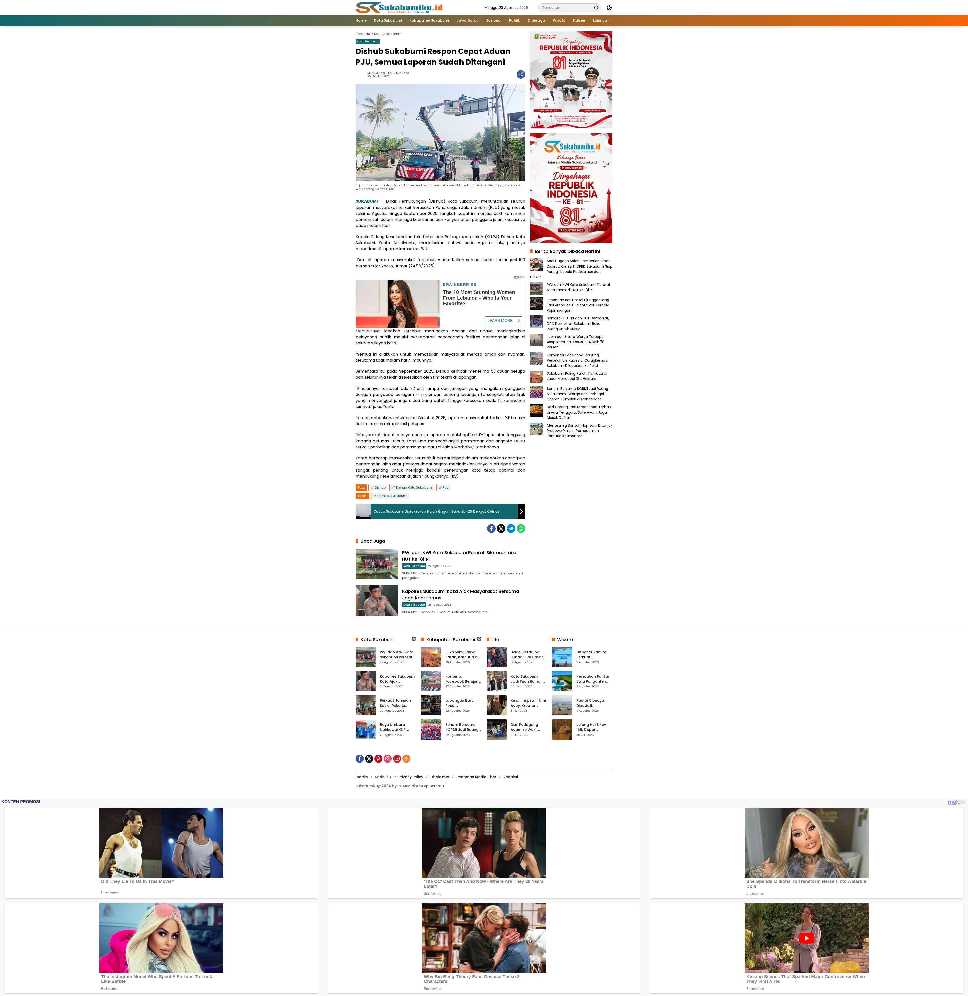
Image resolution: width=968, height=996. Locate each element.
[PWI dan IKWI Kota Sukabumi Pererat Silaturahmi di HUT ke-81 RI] (377, 564)
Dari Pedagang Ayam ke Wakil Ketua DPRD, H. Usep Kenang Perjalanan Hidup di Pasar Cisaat (528, 727)
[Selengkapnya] (414, 639)
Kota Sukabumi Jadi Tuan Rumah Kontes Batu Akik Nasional (527, 679)
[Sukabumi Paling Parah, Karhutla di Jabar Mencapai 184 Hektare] (431, 657)
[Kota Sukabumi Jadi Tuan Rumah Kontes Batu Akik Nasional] (497, 681)
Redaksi (510, 776)
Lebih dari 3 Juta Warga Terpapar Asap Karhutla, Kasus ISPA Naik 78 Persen (576, 341)
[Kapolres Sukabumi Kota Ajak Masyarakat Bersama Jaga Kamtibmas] (377, 600)
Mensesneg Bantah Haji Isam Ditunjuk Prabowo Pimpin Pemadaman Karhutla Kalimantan (579, 430)
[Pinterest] (378, 759)
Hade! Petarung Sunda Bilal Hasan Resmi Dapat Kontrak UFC (527, 655)
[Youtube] (397, 759)
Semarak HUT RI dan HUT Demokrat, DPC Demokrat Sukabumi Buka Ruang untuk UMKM (578, 323)
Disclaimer (439, 776)
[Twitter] (501, 528)
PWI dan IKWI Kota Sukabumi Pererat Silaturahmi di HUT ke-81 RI (578, 287)
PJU (446, 487)
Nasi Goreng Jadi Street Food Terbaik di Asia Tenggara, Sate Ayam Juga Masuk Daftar (579, 412)
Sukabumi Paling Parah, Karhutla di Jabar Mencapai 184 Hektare (577, 376)
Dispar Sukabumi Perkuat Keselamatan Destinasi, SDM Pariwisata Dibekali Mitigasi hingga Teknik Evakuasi (593, 655)
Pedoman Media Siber (476, 776)
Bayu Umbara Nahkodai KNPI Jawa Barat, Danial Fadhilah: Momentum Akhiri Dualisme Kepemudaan (397, 727)
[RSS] (406, 759)
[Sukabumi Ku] (400, 7)
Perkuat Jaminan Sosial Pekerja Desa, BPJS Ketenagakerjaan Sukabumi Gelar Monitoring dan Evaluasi (396, 703)
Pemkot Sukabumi (392, 495)
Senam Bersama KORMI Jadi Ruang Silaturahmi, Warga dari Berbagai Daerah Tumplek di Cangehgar (577, 393)
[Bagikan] (521, 74)
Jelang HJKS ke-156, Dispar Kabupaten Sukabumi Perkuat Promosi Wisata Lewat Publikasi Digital (592, 727)
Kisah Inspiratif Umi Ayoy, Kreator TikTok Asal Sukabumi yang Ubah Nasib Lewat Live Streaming (528, 703)
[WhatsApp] (521, 528)
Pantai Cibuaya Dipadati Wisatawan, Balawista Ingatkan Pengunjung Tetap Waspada (594, 703)
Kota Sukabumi (367, 41)
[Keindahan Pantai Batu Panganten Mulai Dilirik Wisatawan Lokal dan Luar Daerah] (562, 681)
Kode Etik (383, 776)
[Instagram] (388, 759)
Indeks (362, 776)
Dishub (380, 487)
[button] (596, 7)
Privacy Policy (411, 776)
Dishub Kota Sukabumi (414, 487)
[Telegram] (511, 528)
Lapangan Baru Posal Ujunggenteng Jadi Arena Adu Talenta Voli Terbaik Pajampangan (578, 305)
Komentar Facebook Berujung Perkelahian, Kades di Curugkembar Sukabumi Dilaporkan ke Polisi (578, 360)
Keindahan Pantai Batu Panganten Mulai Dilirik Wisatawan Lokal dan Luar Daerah (592, 679)
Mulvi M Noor (376, 73)
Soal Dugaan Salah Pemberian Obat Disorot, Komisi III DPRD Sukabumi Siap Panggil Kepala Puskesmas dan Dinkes (571, 268)
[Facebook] (491, 528)
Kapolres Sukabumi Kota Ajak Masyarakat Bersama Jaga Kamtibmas (397, 679)
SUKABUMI (367, 201)
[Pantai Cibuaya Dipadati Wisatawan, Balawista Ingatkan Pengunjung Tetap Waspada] (562, 705)
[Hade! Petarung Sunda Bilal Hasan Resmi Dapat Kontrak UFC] (497, 657)
